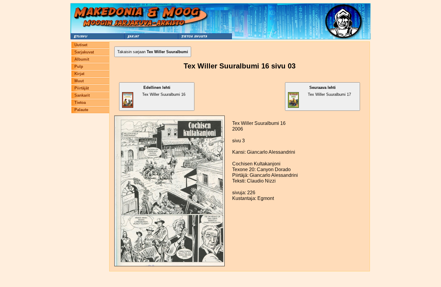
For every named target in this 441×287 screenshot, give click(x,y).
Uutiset (80, 45)
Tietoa (80, 102)
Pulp (78, 66)
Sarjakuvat (84, 52)
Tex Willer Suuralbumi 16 (163, 91)
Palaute (81, 109)
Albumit (81, 59)
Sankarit (82, 95)
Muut (79, 81)
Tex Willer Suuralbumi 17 (329, 91)
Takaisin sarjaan (152, 52)
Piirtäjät (81, 88)
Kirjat (79, 73)
